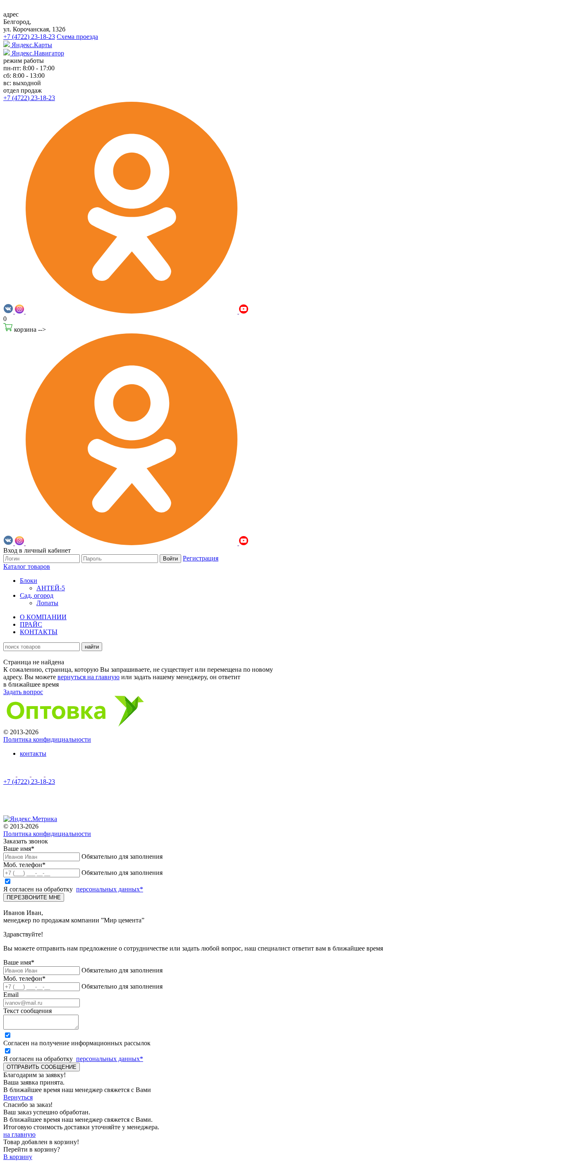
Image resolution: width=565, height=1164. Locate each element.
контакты (33, 753)
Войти (170, 559)
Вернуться (18, 1097)
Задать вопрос (23, 691)
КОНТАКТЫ (38, 631)
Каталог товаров (26, 566)
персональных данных (109, 889)
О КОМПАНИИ (43, 616)
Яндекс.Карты (31, 44)
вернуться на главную (88, 676)
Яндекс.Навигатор (37, 53)
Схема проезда (77, 36)
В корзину (17, 1156)
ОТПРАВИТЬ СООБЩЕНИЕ (42, 1067)
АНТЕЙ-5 (50, 588)
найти (92, 647)
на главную (19, 1134)
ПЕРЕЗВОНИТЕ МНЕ (34, 897)
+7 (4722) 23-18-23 (29, 36)
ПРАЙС (31, 624)
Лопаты (47, 602)
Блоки (28, 580)
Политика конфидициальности (47, 739)
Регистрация (200, 558)
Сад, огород (36, 595)
